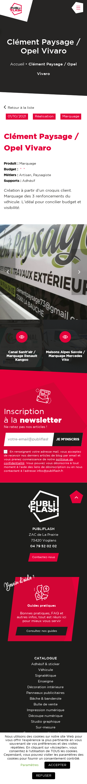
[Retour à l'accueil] (15, 9)
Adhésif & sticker (45, 664)
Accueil (17, 64)
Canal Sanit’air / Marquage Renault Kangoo (22, 356)
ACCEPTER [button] (57, 765)
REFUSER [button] (43, 775)
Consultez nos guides (41, 631)
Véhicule (45, 670)
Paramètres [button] (29, 765)
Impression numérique (45, 710)
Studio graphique (45, 721)
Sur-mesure (45, 727)
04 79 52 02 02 (43, 546)
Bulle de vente (46, 704)
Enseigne (45, 681)
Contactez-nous (43, 557)
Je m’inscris (67, 439)
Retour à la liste (21, 107)
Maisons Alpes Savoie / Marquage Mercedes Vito (65, 356)
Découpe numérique (46, 716)
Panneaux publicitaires (45, 693)
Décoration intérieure (45, 687)
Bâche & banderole (45, 698)
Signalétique (45, 675)
